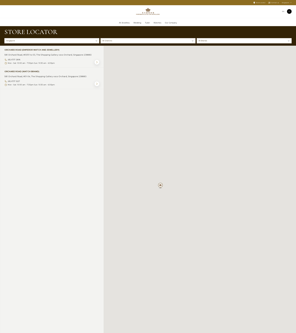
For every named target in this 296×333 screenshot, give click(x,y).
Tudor (147, 23)
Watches (157, 23)
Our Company (171, 23)
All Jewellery (124, 23)
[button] (160, 186)
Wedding (137, 23)
